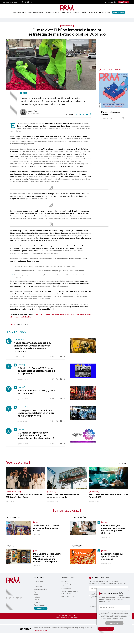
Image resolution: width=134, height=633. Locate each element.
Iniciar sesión (111, 2)
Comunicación (18, 12)
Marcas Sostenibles (51, 12)
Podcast (75, 12)
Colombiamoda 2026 (13, 491)
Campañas (51, 491)
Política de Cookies (40, 631)
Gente (69, 12)
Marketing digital (22, 324)
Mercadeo (28, 12)
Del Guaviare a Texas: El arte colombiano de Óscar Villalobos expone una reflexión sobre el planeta (47, 557)
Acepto (106, 629)
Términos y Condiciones (70, 591)
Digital (63, 12)
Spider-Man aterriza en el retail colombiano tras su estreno (46, 528)
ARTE (35, 551)
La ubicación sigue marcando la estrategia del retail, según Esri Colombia (113, 529)
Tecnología (94, 491)
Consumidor (38, 12)
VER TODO (123, 463)
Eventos (90, 12)
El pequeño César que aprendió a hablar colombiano (112, 556)
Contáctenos (66, 589)
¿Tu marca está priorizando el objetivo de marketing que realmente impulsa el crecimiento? (35, 435)
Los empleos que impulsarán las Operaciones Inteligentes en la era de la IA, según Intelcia (35, 413)
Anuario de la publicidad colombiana (69, 585)
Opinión (83, 12)
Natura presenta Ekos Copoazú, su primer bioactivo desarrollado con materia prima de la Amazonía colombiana (32, 347)
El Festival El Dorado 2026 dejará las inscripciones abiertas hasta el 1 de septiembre (36, 371)
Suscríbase (123, 2)
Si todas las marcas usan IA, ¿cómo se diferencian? (36, 392)
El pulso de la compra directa (110, 113)
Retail (36, 522)
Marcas (104, 551)
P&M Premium (118, 12)
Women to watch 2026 (102, 12)
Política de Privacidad (69, 594)
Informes (105, 522)
